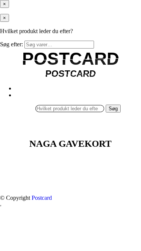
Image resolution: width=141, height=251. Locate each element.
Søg (113, 108)
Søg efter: (11, 44)
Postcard (42, 198)
